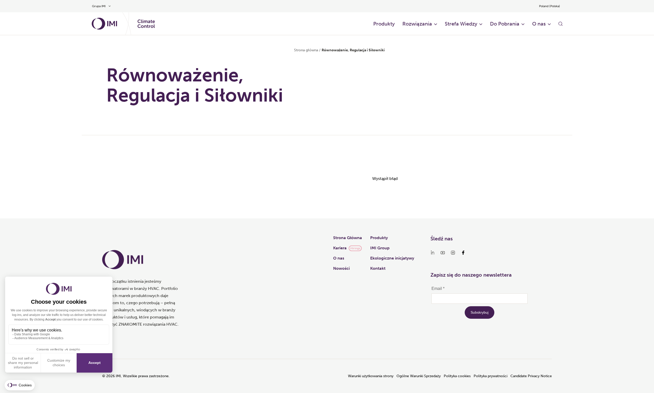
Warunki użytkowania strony (370, 376)
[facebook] (463, 253)
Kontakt (378, 268)
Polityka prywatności (490, 376)
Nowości (341, 268)
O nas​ (539, 24)
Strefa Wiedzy (461, 24)
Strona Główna (347, 237)
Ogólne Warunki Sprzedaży (418, 376)
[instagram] (453, 253)
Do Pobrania (504, 24)
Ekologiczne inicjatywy (392, 258)
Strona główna (306, 50)
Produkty (384, 24)
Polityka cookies (457, 376)
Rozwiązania (417, 24)
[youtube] (443, 253)
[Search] (560, 24)
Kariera (340, 247)
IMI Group (380, 247)
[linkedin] (432, 253)
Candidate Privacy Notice (531, 376)
